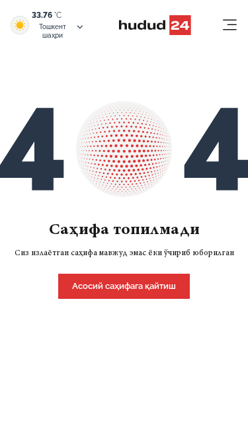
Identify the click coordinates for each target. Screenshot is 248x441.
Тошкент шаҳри (52, 31)
